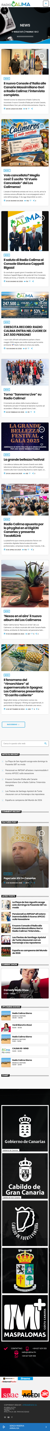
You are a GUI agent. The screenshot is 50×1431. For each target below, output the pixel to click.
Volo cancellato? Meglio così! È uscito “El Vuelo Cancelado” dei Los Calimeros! (22, 181)
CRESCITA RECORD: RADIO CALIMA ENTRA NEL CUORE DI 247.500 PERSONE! (25, 331)
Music (7, 170)
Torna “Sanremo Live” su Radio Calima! (22, 396)
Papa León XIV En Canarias (20, 878)
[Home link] (16, 4)
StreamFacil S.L (30, 1405)
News (7, 79)
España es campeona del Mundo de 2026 (23, 800)
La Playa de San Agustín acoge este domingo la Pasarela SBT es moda (29, 905)
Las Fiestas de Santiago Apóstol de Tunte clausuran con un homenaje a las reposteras (29, 940)
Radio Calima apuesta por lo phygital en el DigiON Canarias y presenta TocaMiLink (23, 530)
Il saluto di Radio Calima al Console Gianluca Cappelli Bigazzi (24, 264)
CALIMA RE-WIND (20, 1048)
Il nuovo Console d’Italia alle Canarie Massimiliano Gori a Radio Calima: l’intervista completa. (25, 89)
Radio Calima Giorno (22, 1013)
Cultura (8, 874)
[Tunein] (5, 1417)
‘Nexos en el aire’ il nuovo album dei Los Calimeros (23, 618)
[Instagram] (8, 1417)
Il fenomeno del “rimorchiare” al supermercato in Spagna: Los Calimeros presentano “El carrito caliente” (24, 687)
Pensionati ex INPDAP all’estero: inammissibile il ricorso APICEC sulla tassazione (29, 916)
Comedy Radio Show (16, 990)
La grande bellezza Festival (24, 459)
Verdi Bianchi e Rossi (22, 1025)
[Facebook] (12, 1417)
